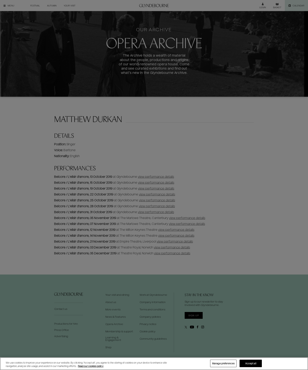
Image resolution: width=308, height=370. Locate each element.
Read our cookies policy (91, 366)
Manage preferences (223, 363)
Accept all (250, 363)
